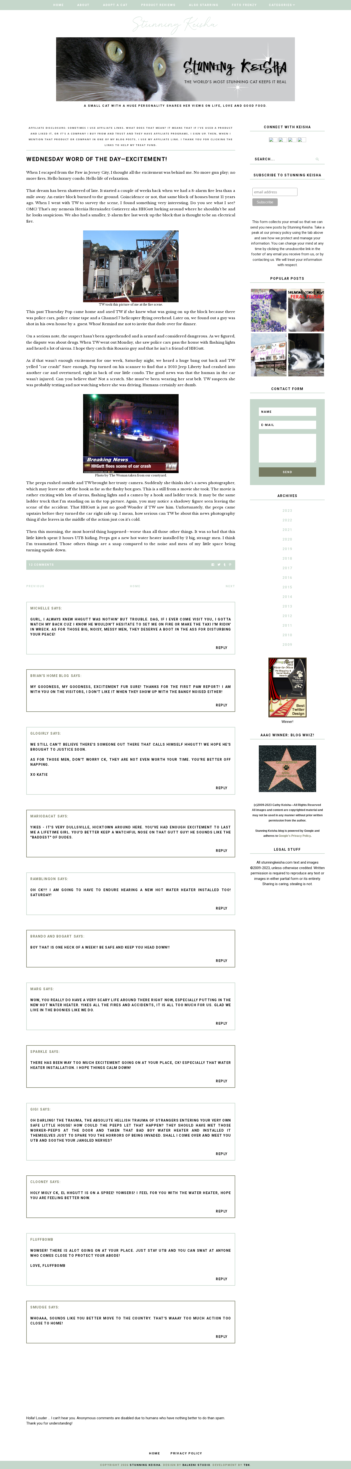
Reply (222, 648)
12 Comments (41, 564)
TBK (247, 1465)
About (83, 5)
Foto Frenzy (244, 5)
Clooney (39, 1182)
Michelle (40, 608)
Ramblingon (43, 879)
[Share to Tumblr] (225, 565)
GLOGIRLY (39, 733)
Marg (36, 989)
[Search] (317, 159)
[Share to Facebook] (213, 565)
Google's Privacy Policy (295, 836)
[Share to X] (219, 565)
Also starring (203, 5)
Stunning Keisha (145, 1465)
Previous (35, 586)
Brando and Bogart (51, 936)
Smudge (38, 1307)
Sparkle (39, 1052)
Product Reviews (158, 5)
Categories (280, 5)
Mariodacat (43, 816)
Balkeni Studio (196, 1465)
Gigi (34, 1109)
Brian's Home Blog (49, 676)
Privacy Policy (186, 1453)
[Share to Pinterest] (230, 565)
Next (230, 586)
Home (58, 5)
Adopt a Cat (115, 5)
